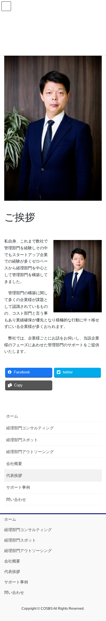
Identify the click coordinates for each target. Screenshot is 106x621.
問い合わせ (16, 499)
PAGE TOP (98, 597)
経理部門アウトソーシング (30, 451)
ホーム (12, 416)
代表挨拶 (14, 475)
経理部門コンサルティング (30, 428)
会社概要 (14, 463)
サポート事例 (18, 487)
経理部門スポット (22, 440)
